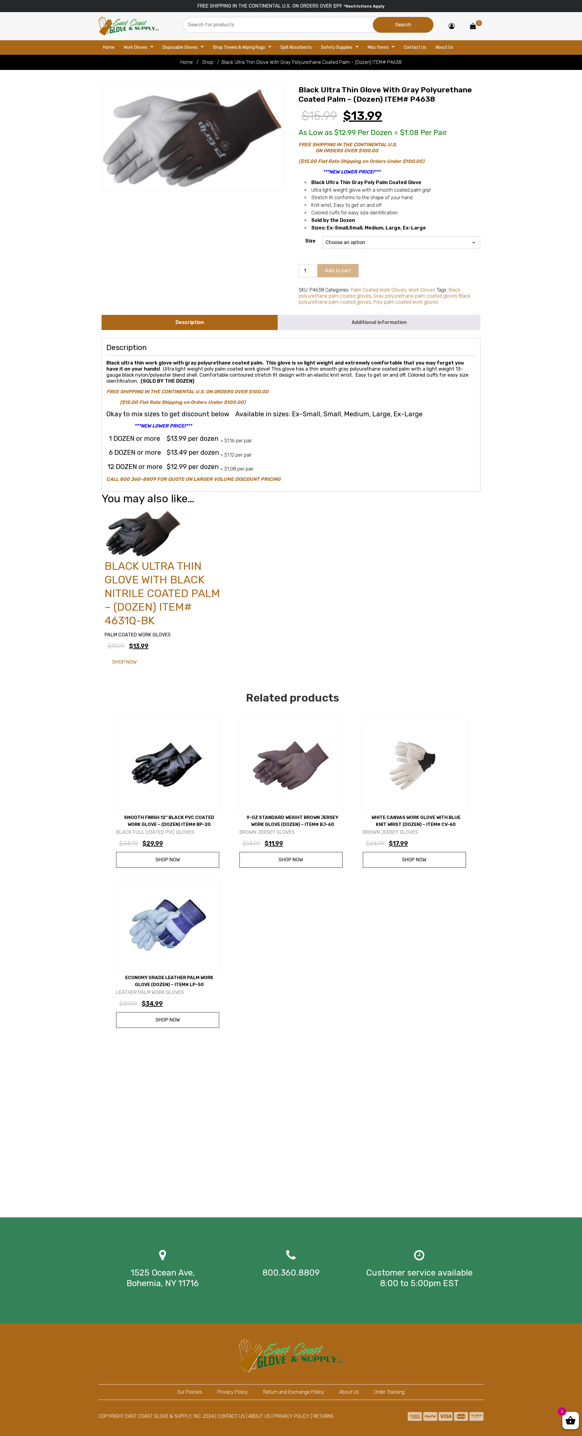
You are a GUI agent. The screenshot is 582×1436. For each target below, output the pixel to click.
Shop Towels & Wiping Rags (239, 47)
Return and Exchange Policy (293, 1392)
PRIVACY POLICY (292, 1416)
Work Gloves (135, 47)
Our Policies (189, 1392)
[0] (473, 26)
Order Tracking (389, 1392)
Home (109, 47)
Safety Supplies (337, 47)
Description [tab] (190, 322)
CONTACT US (231, 1416)
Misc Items (378, 47)
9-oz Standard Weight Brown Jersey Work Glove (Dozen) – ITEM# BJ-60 (292, 821)
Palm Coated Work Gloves (378, 290)
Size (310, 241)
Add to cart (338, 270)
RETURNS (323, 1416)
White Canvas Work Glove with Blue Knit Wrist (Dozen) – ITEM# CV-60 (415, 821)
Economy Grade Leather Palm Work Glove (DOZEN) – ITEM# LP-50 (169, 981)
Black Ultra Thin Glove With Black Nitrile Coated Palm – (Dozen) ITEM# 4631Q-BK (162, 593)
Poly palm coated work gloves (405, 302)
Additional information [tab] (379, 322)
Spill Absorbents (296, 47)
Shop (207, 62)
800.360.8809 (290, 1273)
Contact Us (415, 47)
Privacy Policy (232, 1392)
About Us (444, 47)
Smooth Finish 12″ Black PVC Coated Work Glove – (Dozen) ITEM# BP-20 (169, 821)
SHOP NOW (124, 662)
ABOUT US (259, 1416)
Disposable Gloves (180, 47)
